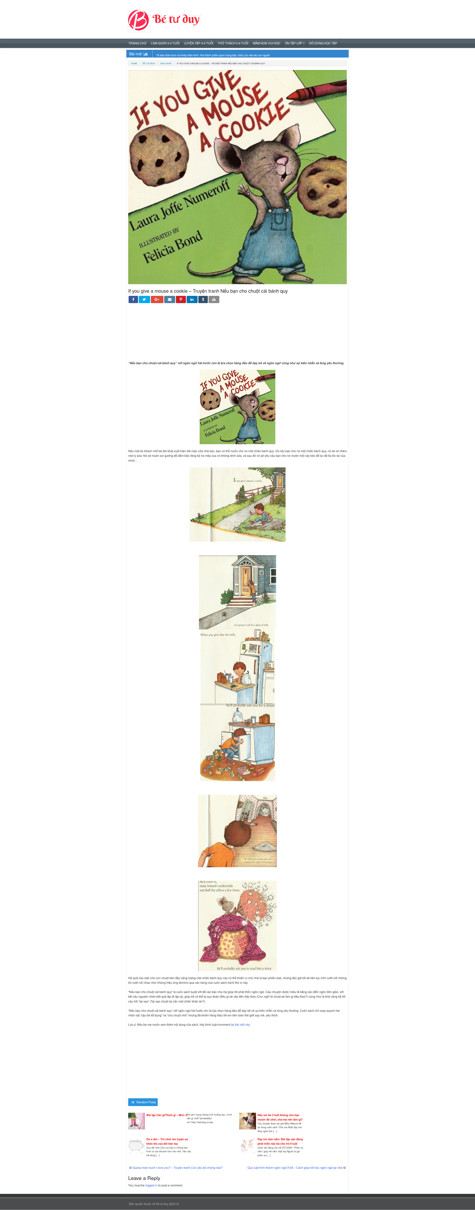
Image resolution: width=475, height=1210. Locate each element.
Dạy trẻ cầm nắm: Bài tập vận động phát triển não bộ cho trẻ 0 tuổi (280, 1141)
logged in (151, 1185)
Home (134, 63)
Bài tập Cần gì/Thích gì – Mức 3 (166, 1115)
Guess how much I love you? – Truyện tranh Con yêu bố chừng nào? (178, 1167)
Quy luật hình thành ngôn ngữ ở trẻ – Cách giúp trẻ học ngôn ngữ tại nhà (295, 1167)
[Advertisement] (237, 335)
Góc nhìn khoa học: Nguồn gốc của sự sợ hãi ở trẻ (186, 55)
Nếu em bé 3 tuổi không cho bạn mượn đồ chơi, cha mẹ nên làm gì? (280, 1117)
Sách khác (166, 63)
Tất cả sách (148, 63)
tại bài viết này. (240, 1024)
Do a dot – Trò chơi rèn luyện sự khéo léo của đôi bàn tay (167, 1141)
